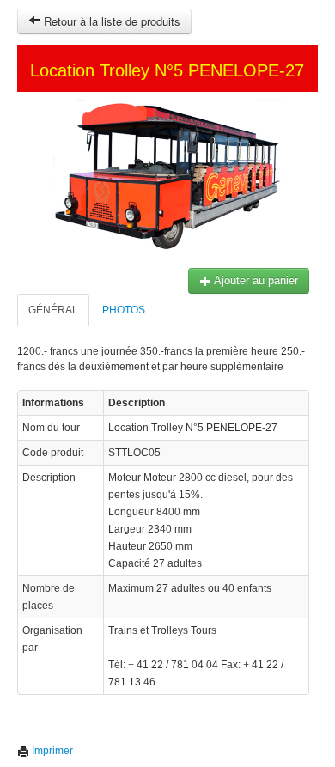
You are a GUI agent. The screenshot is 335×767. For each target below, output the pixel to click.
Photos (123, 310)
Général (53, 310)
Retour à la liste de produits (110, 21)
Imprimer (51, 751)
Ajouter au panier (254, 280)
